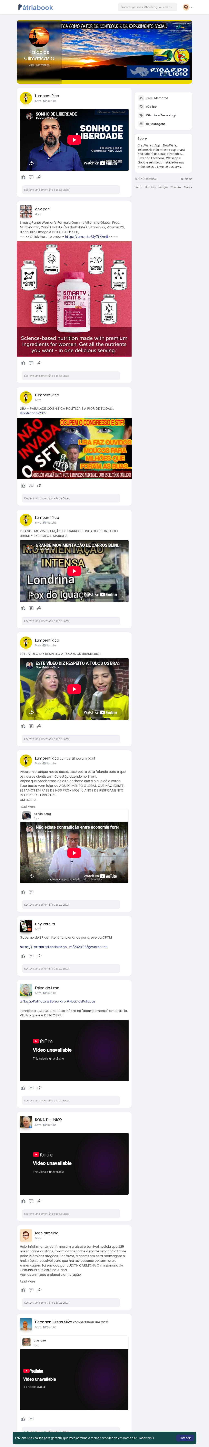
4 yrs (38, 214)
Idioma (187, 179)
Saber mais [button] (146, 1438)
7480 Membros (157, 98)
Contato (176, 187)
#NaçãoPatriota (33, 1001)
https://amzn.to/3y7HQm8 (86, 236)
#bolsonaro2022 (33, 413)
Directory (150, 187)
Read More (27, 806)
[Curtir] (31, 177)
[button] (147, 7)
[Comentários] (31, 177)
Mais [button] (187, 187)
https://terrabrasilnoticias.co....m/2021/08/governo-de (64, 947)
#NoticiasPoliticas (81, 1001)
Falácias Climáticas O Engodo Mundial (39, 58)
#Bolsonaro (56, 1001)
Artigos (163, 187)
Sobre (138, 187)
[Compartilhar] (39, 177)
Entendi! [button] (185, 1438)
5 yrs (38, 101)
